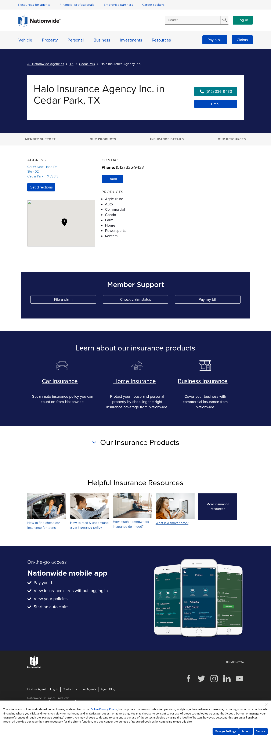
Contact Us (70, 689)
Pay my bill (220, 300)
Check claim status (144, 300)
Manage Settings (225, 731)
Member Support (40, 139)
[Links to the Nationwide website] (34, 667)
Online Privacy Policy (104, 709)
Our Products (103, 139)
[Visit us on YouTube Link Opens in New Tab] (239, 682)
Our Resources (232, 139)
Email (216, 104)
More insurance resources (221, 506)
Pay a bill (214, 39)
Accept (246, 731)
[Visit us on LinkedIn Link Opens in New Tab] (227, 682)
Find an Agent (36, 689)
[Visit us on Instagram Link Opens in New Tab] (214, 682)
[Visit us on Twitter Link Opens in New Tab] (201, 682)
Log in (243, 20)
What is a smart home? (172, 523)
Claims (242, 39)
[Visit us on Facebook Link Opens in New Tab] (188, 682)
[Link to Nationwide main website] (39, 25)
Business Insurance (203, 381)
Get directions (41, 187)
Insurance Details (167, 139)
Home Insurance (134, 381)
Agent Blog (108, 689)
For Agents (89, 689)
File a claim (75, 300)
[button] (64, 222)
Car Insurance (60, 381)
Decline (260, 731)
